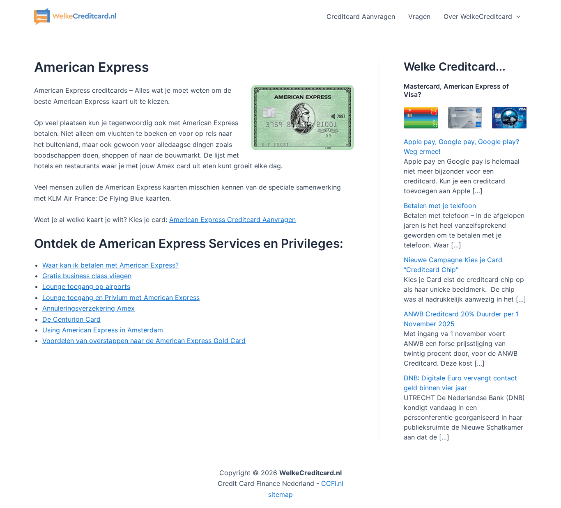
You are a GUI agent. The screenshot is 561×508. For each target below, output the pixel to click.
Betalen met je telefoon (440, 205)
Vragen (419, 16)
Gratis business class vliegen (86, 276)
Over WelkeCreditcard (478, 16)
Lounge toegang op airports (86, 286)
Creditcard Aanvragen (360, 16)
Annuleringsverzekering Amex (88, 308)
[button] (516, 16)
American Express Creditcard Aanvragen (232, 219)
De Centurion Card (71, 319)
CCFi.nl (332, 483)
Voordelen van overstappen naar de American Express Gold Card (144, 340)
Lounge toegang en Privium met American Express (121, 297)
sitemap (280, 494)
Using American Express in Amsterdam (102, 330)
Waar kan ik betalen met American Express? (110, 265)
